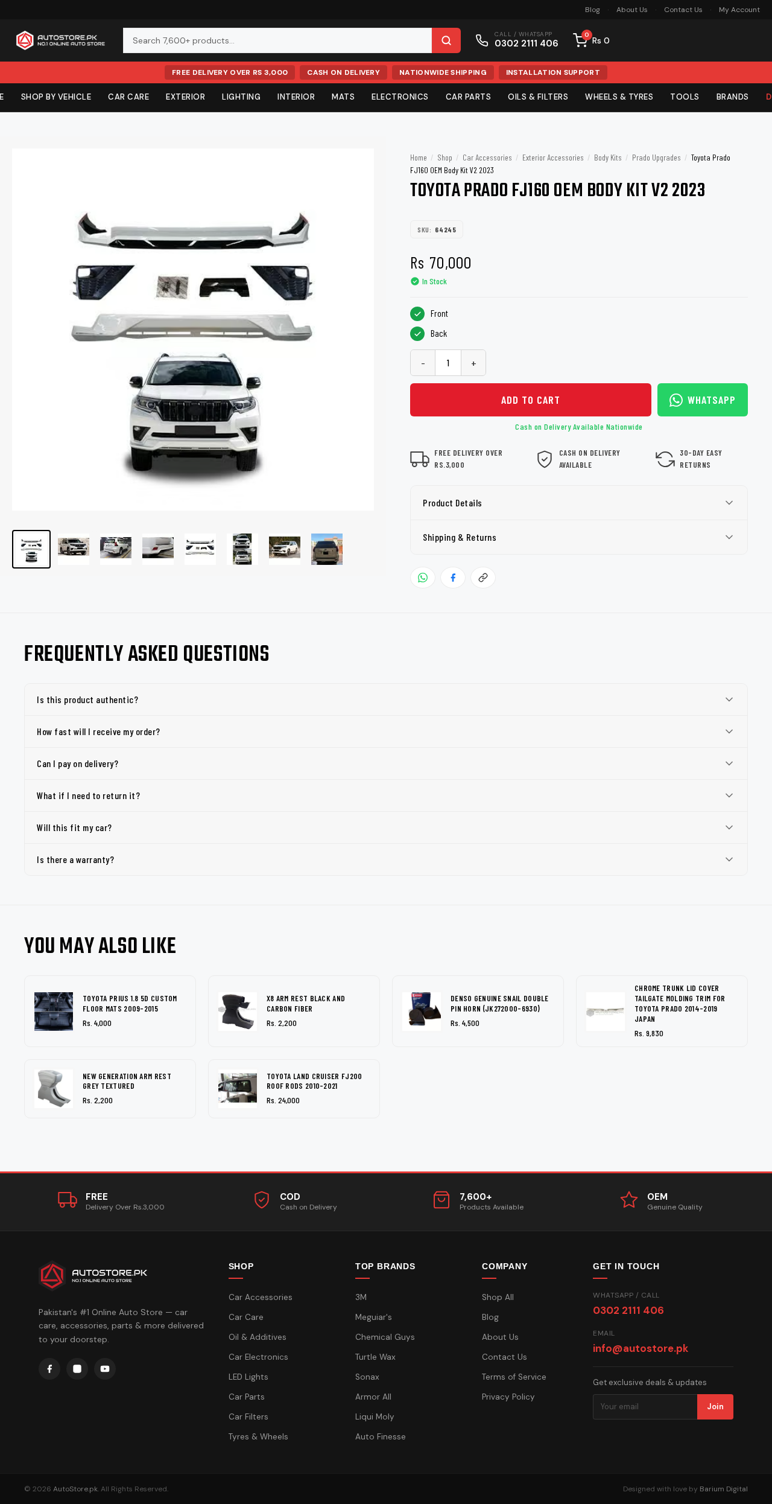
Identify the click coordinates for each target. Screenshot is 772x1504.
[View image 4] (158, 549)
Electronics (400, 97)
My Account (739, 9)
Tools (685, 97)
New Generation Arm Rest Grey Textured (127, 1081)
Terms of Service (514, 1377)
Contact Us (683, 9)
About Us (632, 9)
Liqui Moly (374, 1417)
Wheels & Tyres (619, 97)
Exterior (185, 97)
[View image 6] (242, 549)
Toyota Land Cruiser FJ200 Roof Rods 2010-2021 (314, 1081)
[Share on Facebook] (453, 577)
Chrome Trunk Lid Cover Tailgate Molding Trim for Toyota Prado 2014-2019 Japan (680, 1003)
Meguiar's (373, 1317)
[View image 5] (200, 549)
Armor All (373, 1397)
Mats (343, 97)
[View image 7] (284, 549)
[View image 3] (115, 549)
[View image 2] (73, 549)
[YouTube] (105, 1369)
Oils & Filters (538, 97)
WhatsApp (712, 399)
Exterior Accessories (553, 157)
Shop (444, 157)
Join (715, 1406)
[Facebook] (49, 1369)
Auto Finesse (380, 1437)
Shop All (498, 1297)
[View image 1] (31, 549)
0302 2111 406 (628, 1310)
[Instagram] (77, 1369)
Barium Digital (724, 1489)
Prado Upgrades (656, 157)
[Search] (446, 40)
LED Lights (248, 1377)
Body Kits (608, 157)
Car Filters (248, 1417)
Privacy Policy (508, 1397)
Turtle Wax (375, 1357)
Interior (296, 97)
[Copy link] (483, 577)
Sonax (367, 1377)
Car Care (128, 97)
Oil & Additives (257, 1337)
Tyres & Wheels (258, 1437)
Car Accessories (487, 157)
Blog (592, 9)
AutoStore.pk (75, 1489)
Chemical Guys (385, 1337)
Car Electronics (258, 1357)
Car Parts (469, 97)
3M (361, 1297)
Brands (733, 97)
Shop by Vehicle (56, 97)
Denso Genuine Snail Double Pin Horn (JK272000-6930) (500, 1003)
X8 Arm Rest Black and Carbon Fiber (306, 1003)
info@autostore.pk (640, 1348)
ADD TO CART (530, 399)
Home (418, 157)
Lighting (241, 97)
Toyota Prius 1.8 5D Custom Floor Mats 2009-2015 (130, 1003)
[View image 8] (327, 549)
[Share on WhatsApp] (422, 577)
